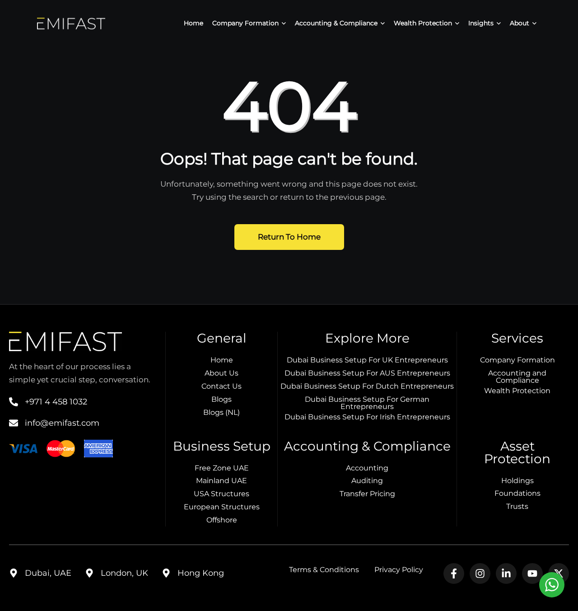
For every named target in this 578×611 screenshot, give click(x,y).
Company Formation (245, 23)
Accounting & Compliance (336, 23)
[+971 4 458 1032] (13, 401)
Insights (481, 23)
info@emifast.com (62, 423)
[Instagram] (480, 573)
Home (193, 23)
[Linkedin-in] (506, 573)
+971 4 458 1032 (56, 402)
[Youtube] (532, 573)
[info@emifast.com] (13, 423)
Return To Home (289, 236)
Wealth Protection (423, 23)
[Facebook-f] (453, 573)
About (519, 23)
